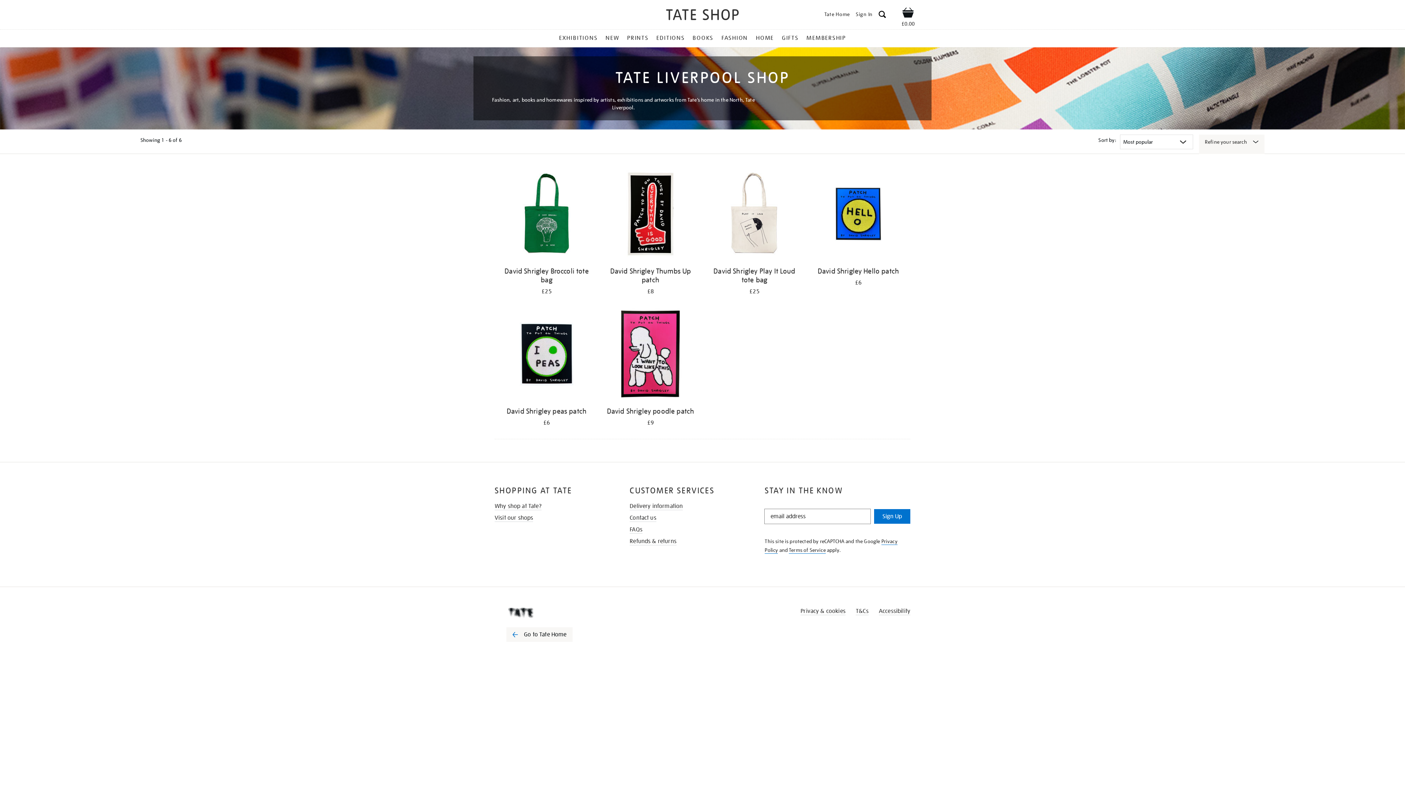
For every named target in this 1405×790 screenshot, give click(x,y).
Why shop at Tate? (518, 506)
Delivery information (656, 506)
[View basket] (908, 14)
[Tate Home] (552, 612)
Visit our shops (514, 518)
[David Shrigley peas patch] (546, 355)
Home (765, 38)
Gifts (790, 38)
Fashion (735, 38)
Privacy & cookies (823, 611)
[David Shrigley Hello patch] (858, 215)
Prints (638, 38)
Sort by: (1107, 140)
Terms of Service (807, 550)
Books (703, 38)
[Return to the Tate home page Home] (702, 16)
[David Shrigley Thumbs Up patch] (650, 215)
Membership (826, 38)
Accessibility (894, 611)
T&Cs (862, 611)
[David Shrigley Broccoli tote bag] (546, 215)
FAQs (636, 529)
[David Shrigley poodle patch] (650, 355)
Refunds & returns (653, 541)
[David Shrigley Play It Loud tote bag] (754, 215)
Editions (670, 38)
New (612, 38)
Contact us (643, 518)
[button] (882, 15)
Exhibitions (578, 38)
